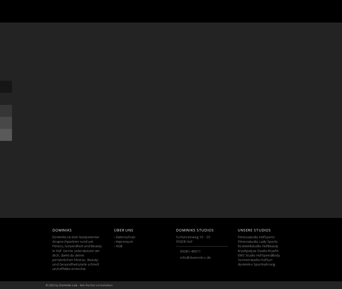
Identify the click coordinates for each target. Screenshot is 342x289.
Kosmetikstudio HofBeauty (258, 246)
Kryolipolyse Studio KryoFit (258, 250)
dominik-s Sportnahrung (256, 264)
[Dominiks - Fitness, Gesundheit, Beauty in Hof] (72, 11)
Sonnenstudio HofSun (255, 259)
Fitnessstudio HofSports (256, 237)
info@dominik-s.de (195, 257)
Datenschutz (126, 237)
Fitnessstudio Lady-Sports (258, 241)
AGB (119, 246)
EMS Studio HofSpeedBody (259, 255)
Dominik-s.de (68, 285)
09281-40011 (190, 251)
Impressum (124, 241)
